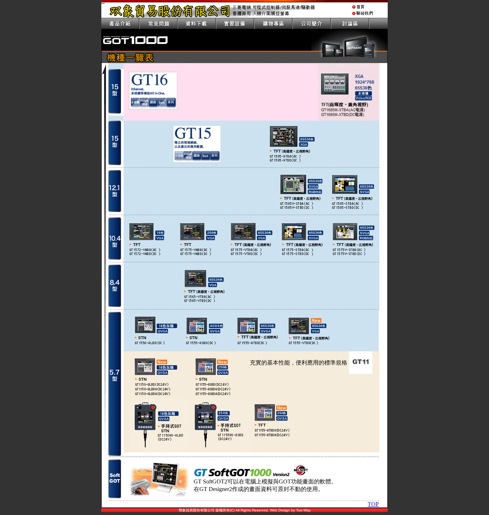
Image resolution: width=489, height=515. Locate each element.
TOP (373, 504)
